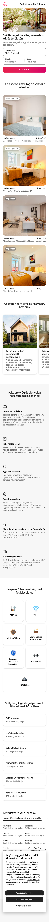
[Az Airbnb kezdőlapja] (5, 4)
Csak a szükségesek (24, 899)
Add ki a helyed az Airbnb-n (32, 4)
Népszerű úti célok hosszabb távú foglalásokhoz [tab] (22, 818)
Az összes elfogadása (24, 893)
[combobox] (24, 53)
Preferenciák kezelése (24, 906)
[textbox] (14, 61)
